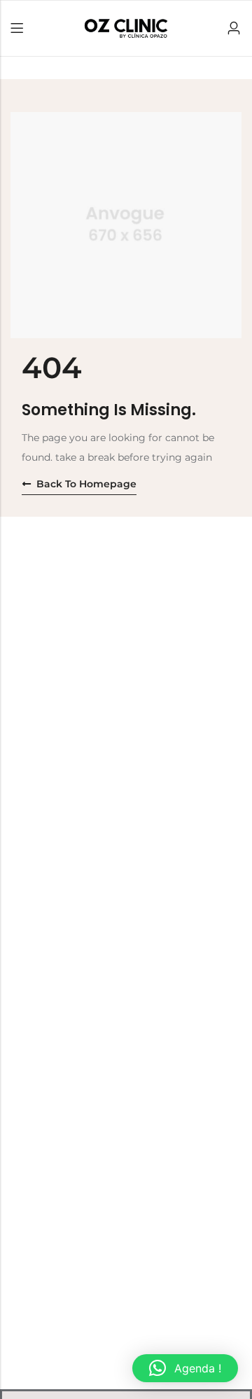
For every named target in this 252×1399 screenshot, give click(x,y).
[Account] (233, 28)
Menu (16, 29)
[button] (185, 1368)
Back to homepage (86, 484)
